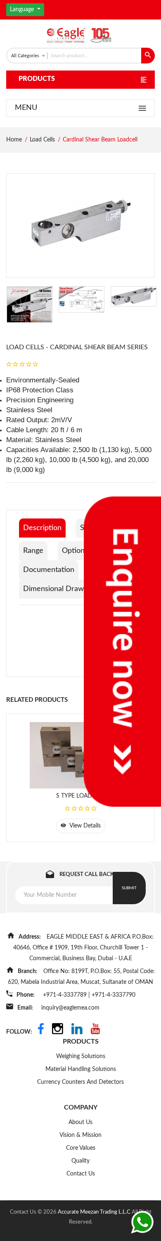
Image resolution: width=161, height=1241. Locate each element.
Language (23, 9)
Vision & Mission (80, 1135)
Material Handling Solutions (80, 1069)
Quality (80, 1161)
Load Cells (42, 140)
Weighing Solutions (80, 1056)
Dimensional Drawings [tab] (60, 589)
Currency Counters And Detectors (80, 1082)
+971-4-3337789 (65, 995)
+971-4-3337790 (113, 995)
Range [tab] (33, 551)
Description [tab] (42, 528)
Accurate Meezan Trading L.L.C (95, 1212)
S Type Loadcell (80, 796)
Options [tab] (75, 551)
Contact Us (80, 1174)
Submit (129, 888)
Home (14, 140)
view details (84, 826)
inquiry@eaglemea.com (70, 1008)
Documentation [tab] (48, 570)
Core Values (80, 1148)
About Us (80, 1122)
